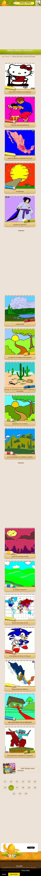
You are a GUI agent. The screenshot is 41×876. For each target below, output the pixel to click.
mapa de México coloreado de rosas (20, 158)
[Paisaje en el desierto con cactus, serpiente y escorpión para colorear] (20, 387)
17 (17, 787)
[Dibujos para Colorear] (4, 3)
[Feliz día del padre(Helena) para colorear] (20, 121)
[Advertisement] (20, 27)
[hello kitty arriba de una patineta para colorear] (20, 88)
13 (29, 781)
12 (23, 781)
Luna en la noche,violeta (20, 556)
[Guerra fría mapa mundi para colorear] (20, 619)
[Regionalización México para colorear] (20, 685)
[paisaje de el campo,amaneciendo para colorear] (20, 354)
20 (35, 787)
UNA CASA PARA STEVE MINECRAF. (20, 722)
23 (26, 793)
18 (23, 787)
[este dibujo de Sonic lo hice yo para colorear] (20, 652)
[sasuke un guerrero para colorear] (20, 221)
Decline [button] (4, 874)
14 (35, 781)
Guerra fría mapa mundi (20, 623)
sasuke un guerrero (20, 224)
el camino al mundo (20, 589)
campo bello (20, 324)
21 (14, 793)
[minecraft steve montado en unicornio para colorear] (20, 752)
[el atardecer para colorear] (20, 188)
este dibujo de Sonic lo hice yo (19, 656)
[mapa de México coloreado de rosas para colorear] (20, 155)
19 (29, 787)
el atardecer (20, 191)
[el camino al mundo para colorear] (20, 586)
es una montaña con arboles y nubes (20, 457)
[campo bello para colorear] (20, 320)
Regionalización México (20, 689)
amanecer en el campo (20, 424)
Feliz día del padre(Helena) (20, 125)
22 (20, 793)
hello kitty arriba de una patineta (20, 92)
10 (11, 781)
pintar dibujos (6, 56)
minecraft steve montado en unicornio (20, 755)
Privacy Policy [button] (26, 870)
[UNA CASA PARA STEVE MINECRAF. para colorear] (20, 719)
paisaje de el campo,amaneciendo (19, 357)
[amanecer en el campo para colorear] (20, 420)
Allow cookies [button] (14, 874)
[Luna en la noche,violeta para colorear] (20, 553)
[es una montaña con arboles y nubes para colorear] (20, 453)
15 (5, 787)
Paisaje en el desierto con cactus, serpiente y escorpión (19, 390)
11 (17, 781)
